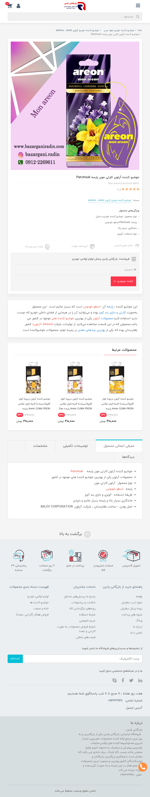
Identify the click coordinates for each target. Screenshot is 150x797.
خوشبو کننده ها (39, 602)
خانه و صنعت (41, 608)
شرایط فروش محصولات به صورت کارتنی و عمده (76, 629)
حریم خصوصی (87, 621)
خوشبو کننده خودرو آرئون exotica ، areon (109, 200)
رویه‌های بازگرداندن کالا (82, 608)
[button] (12, 5)
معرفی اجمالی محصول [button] (119, 446)
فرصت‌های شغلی (86, 637)
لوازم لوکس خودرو (38, 596)
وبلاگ (139, 621)
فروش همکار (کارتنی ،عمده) (32, 615)
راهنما (139, 596)
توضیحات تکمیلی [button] (75, 446)
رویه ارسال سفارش (131, 608)
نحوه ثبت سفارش (131, 602)
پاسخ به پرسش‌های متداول (80, 596)
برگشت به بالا (71, 534)
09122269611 (115, 700)
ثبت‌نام (15, 659)
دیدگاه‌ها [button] (128, 457)
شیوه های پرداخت (131, 615)
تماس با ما (136, 633)
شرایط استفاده (87, 615)
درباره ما (137, 627)
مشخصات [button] (40, 446)
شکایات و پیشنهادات (83, 602)
